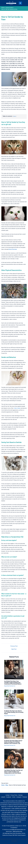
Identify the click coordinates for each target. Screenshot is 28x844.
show (14, 116)
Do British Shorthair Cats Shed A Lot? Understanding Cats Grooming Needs (13, 712)
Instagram (19, 797)
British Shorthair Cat (11, 685)
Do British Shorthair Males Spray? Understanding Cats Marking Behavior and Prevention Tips (13, 742)
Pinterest (24, 797)
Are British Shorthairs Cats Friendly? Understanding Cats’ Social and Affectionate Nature (12, 682)
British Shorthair (13, 249)
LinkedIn (3, 797)
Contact (8, 795)
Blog (5, 685)
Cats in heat (17, 408)
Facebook (8, 797)
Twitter (13, 797)
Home (3, 785)
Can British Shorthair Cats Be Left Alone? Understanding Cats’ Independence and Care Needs (13, 771)
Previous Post (14, 646)
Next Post (13, 649)
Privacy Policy (13, 795)
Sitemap (20, 795)
